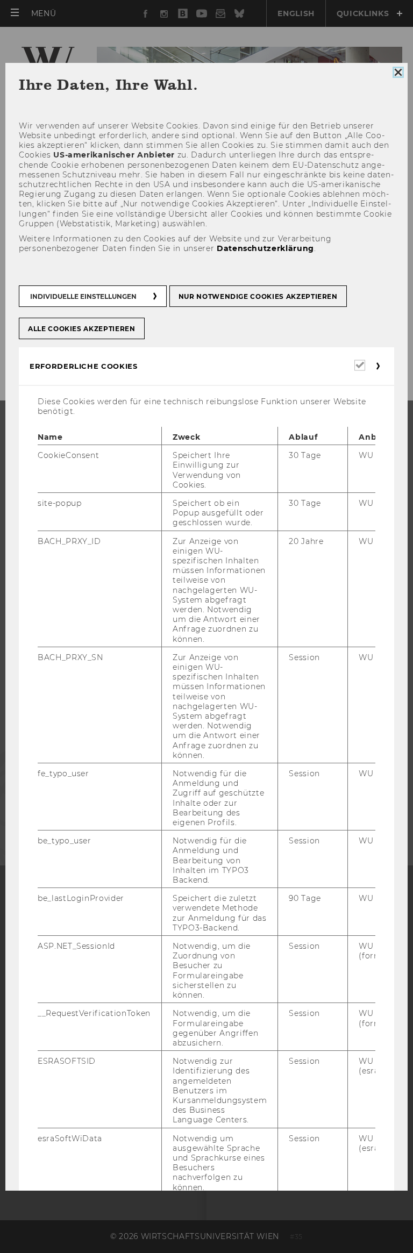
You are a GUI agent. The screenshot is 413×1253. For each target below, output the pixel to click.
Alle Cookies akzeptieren (82, 329)
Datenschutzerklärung (265, 248)
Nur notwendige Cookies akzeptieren (258, 296)
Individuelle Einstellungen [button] (83, 296)
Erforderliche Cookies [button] (84, 366)
